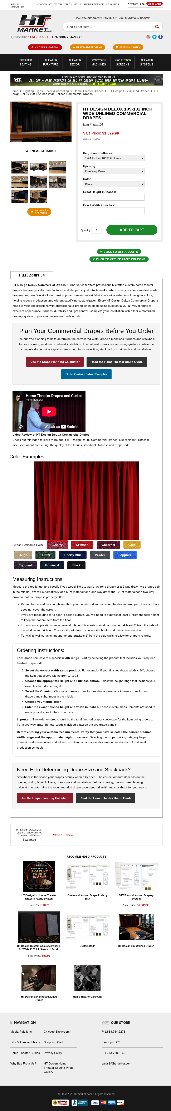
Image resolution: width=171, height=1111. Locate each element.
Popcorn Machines (99, 62)
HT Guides (112, 4)
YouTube (148, 37)
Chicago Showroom (57, 1031)
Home (14, 91)
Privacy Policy (53, 1052)
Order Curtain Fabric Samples (86, 374)
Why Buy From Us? (23, 1063)
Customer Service (92, 4)
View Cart (154, 3)
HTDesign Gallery (129, 47)
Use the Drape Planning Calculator (54, 361)
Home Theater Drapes (88, 91)
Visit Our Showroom (47, 47)
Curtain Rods (87, 946)
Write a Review (91, 139)
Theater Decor (75, 62)
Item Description (32, 275)
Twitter (154, 37)
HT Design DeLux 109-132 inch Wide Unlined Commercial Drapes (29, 832)
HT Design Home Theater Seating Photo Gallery (59, 1067)
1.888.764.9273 (114, 1031)
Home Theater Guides (25, 1052)
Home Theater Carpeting (87, 996)
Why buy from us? (65, 4)
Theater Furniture (51, 62)
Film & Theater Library (25, 1042)
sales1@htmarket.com (116, 1063)
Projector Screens (122, 62)
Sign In (14, 4)
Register (18, 7)
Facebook (160, 37)
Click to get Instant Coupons (120, 259)
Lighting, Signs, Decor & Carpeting (46, 91)
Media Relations (21, 1031)
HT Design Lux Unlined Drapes (128, 91)
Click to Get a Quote (121, 252)
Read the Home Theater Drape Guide (117, 361)
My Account (44, 4)
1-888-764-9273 (68, 36)
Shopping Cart (53, 1042)
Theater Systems (146, 62)
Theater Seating (25, 62)
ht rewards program (89, 47)
